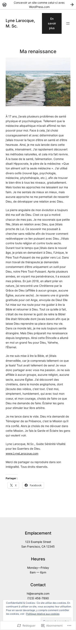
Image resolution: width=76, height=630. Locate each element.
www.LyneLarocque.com (22, 453)
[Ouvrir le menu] (67, 23)
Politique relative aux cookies (42, 613)
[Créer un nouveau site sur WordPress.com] (38, 4)
